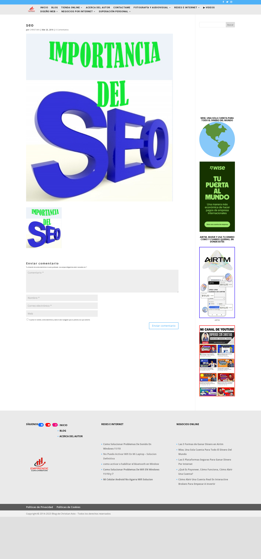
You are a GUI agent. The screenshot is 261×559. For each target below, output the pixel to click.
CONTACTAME (121, 8)
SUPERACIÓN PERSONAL (113, 11)
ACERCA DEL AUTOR (98, 8)
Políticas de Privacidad (39, 507)
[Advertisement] (217, 72)
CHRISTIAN (35, 29)
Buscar (230, 24)
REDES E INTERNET (185, 8)
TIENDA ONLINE (70, 8)
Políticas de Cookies (68, 507)
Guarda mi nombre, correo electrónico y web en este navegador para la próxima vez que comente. (59, 320)
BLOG (54, 8)
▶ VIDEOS (209, 8)
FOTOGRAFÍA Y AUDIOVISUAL (151, 8)
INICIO (44, 8)
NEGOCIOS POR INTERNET (77, 11)
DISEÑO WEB (47, 11)
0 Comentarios (62, 29)
